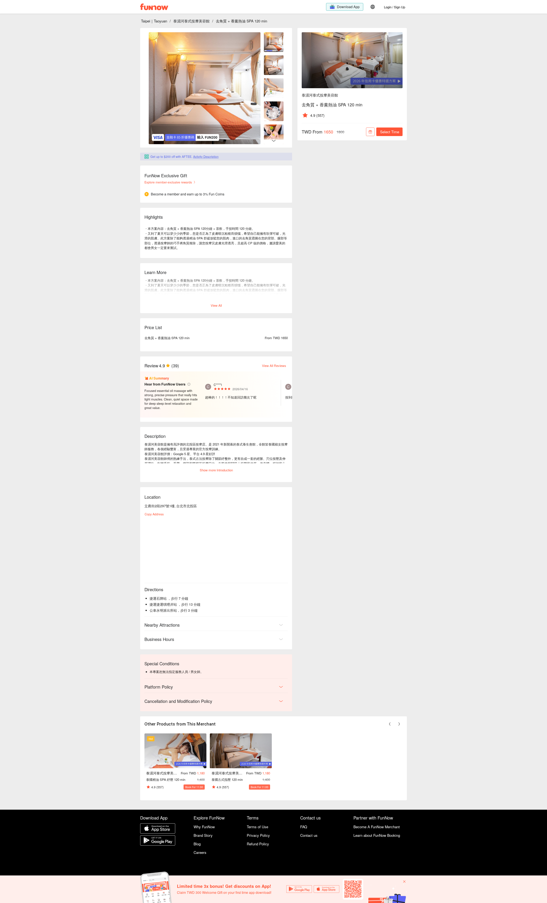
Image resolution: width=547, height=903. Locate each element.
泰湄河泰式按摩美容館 (191, 20)
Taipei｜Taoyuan (154, 20)
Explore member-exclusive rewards (168, 182)
